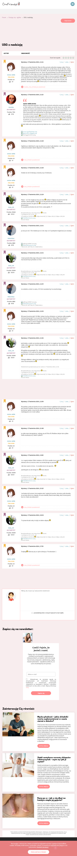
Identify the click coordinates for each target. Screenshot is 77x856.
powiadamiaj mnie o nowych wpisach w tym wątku (49, 613)
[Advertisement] (38, 33)
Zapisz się (41, 693)
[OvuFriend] (11, 5)
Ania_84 (11, 207)
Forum (4, 17)
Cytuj (61, 62)
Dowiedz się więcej (42, 847)
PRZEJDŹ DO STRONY (38, 852)
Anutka (11, 107)
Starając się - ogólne (15, 17)
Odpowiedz (67, 21)
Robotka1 (11, 238)
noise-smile (11, 75)
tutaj (27, 687)
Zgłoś (72, 62)
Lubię (66, 62)
